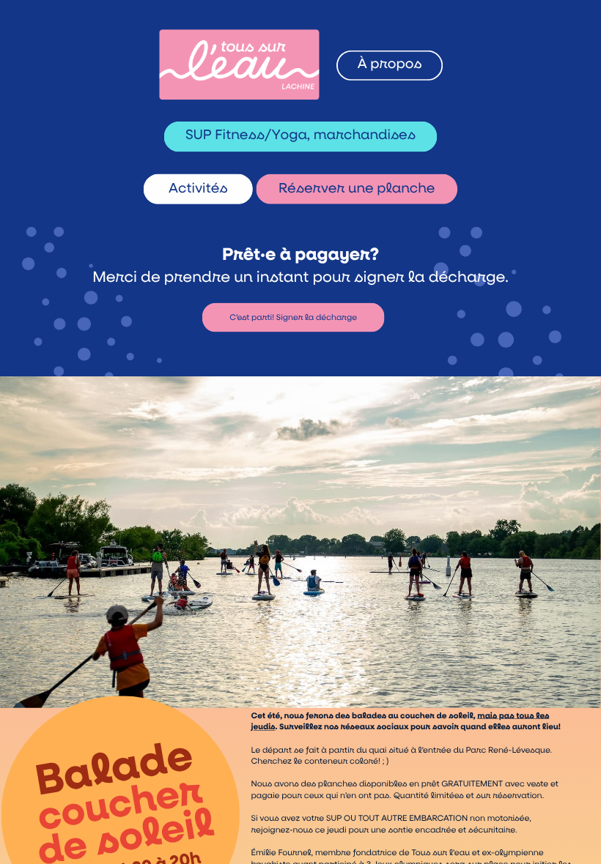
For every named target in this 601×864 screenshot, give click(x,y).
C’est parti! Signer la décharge (293, 317)
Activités (198, 189)
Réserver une (328, 189)
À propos (390, 65)
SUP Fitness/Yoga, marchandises (300, 136)
